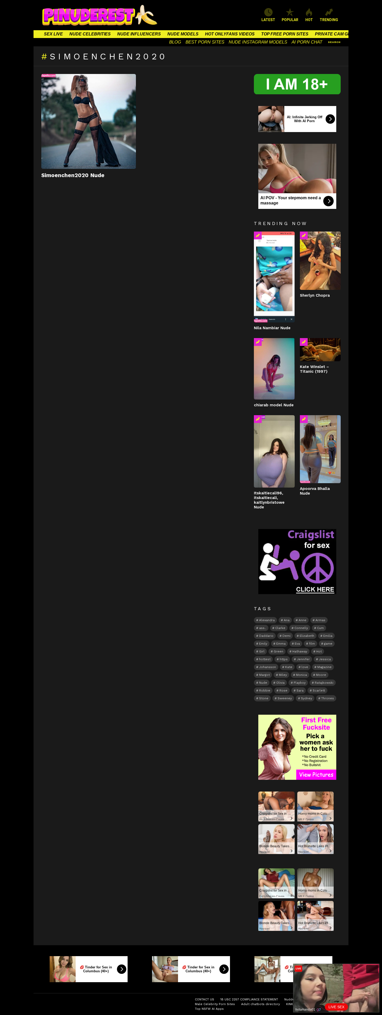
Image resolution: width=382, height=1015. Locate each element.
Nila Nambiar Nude (272, 328)
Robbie (264, 690)
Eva (297, 643)
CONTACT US (204, 999)
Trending (258, 235)
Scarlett (319, 690)
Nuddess (291, 999)
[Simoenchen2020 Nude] (88, 121)
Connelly (301, 628)
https (284, 659)
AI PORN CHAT (307, 42)
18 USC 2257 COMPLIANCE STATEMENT (249, 999)
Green (278, 651)
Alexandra (267, 620)
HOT (309, 20)
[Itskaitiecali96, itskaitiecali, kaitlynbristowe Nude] (274, 451)
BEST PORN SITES (205, 42)
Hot (319, 651)
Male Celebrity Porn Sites (215, 1004)
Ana (286, 620)
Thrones (327, 698)
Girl (262, 651)
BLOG (175, 42)
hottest (265, 659)
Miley (283, 675)
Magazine (324, 667)
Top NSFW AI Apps (209, 1009)
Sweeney (285, 698)
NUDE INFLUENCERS (139, 34)
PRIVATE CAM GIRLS (336, 34)
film (312, 643)
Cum (320, 628)
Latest (268, 20)
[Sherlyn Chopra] (320, 261)
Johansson (267, 667)
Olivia (280, 682)
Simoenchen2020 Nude (72, 175)
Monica (301, 675)
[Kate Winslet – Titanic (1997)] (320, 349)
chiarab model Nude (274, 405)
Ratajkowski (324, 682)
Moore (321, 675)
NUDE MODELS (183, 34)
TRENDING (329, 20)
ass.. (262, 628)
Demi (286, 636)
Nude (263, 682)
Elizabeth (307, 636)
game (328, 643)
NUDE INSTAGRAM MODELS (258, 42)
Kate (288, 667)
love (304, 667)
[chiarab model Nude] (274, 369)
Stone (263, 698)
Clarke (280, 628)
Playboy (300, 682)
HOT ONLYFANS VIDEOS (230, 34)
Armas (320, 620)
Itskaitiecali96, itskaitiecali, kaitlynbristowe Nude (269, 500)
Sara (300, 690)
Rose (283, 690)
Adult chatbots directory (260, 1004)
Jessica (325, 659)
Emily (263, 643)
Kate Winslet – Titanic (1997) (314, 369)
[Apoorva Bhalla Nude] (320, 449)
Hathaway (299, 651)
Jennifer (303, 659)
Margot (264, 675)
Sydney (306, 698)
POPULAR (290, 20)
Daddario (266, 636)
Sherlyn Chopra (315, 295)
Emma (281, 643)
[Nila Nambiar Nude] (274, 277)
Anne (302, 620)
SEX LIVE (53, 34)
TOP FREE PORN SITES (284, 34)
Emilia (327, 636)
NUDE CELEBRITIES (90, 34)
